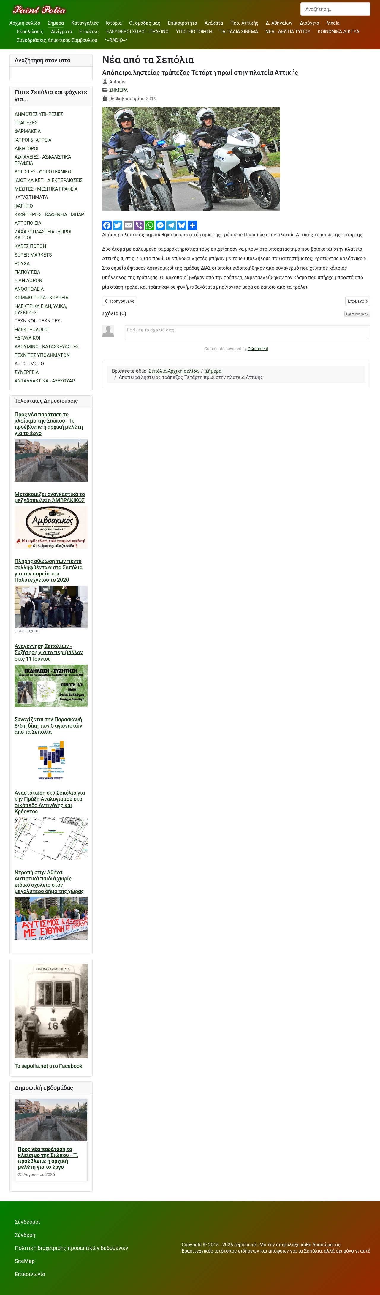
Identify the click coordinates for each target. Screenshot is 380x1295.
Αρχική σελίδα (25, 23)
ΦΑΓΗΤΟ (24, 206)
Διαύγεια (309, 23)
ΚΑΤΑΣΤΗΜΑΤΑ (31, 197)
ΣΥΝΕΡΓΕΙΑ (27, 372)
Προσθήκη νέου (357, 314)
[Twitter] (117, 225)
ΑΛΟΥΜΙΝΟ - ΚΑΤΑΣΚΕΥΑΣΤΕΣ (47, 347)
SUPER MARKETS (33, 255)
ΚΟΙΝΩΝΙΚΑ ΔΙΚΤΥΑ (338, 31)
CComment (258, 348)
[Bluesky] (181, 225)
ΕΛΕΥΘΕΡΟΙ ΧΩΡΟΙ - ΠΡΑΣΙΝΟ (137, 31)
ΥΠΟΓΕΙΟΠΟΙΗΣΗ (194, 31)
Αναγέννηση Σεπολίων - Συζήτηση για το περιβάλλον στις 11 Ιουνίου (49, 652)
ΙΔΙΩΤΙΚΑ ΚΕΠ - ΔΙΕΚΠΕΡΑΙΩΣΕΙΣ (49, 180)
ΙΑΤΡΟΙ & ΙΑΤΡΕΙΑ (33, 140)
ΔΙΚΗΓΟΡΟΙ (26, 148)
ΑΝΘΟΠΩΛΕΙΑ (29, 289)
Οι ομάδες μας (144, 23)
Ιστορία (114, 23)
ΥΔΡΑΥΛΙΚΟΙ (27, 338)
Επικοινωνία (30, 1274)
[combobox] (335, 9)
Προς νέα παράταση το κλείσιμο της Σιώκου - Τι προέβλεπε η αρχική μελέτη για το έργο (49, 424)
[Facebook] (107, 225)
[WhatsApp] (149, 225)
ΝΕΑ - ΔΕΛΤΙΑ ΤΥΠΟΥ (288, 31)
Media (333, 23)
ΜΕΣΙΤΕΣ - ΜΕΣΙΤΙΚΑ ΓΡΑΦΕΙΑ (46, 189)
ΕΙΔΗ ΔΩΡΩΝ (28, 280)
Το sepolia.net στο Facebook (48, 1066)
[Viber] (139, 225)
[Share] (192, 225)
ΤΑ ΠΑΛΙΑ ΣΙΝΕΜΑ (239, 31)
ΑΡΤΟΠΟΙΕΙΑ (28, 223)
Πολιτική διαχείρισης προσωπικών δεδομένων (71, 1248)
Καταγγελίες (85, 23)
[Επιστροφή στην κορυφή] (369, 1284)
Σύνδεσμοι (27, 1222)
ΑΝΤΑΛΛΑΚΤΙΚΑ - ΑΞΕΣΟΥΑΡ (45, 381)
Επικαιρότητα (182, 23)
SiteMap (25, 1261)
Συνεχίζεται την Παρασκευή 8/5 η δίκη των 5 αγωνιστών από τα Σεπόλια (48, 726)
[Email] (128, 225)
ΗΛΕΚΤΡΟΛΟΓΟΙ (32, 329)
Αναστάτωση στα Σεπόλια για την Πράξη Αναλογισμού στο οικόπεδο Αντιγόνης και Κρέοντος (50, 802)
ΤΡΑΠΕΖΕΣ (26, 123)
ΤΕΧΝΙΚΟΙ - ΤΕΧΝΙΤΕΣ (37, 321)
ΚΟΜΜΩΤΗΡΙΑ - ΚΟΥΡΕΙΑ (41, 298)
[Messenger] (160, 225)
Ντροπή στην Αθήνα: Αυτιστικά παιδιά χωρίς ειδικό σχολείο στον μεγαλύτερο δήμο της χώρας (49, 881)
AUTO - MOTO (29, 363)
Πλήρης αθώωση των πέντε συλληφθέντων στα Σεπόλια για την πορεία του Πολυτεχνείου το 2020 (49, 570)
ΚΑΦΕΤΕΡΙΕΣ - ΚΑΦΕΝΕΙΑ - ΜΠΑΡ (49, 214)
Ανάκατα (214, 23)
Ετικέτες (89, 31)
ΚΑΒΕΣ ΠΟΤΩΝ (30, 246)
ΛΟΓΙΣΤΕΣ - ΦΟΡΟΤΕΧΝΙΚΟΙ (43, 172)
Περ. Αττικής (244, 23)
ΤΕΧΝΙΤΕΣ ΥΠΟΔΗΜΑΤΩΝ (42, 355)
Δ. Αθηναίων (279, 23)
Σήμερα (56, 23)
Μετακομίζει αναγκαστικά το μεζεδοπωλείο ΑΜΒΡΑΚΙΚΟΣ (50, 497)
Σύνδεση (25, 1235)
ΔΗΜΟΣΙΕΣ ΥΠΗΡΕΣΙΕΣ (39, 114)
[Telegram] (171, 225)
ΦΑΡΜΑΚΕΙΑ (28, 131)
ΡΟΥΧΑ (22, 263)
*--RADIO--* (116, 40)
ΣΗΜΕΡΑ (118, 90)
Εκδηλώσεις (30, 31)
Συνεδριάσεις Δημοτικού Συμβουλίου (57, 40)
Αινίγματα (61, 31)
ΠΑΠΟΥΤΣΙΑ (27, 272)
